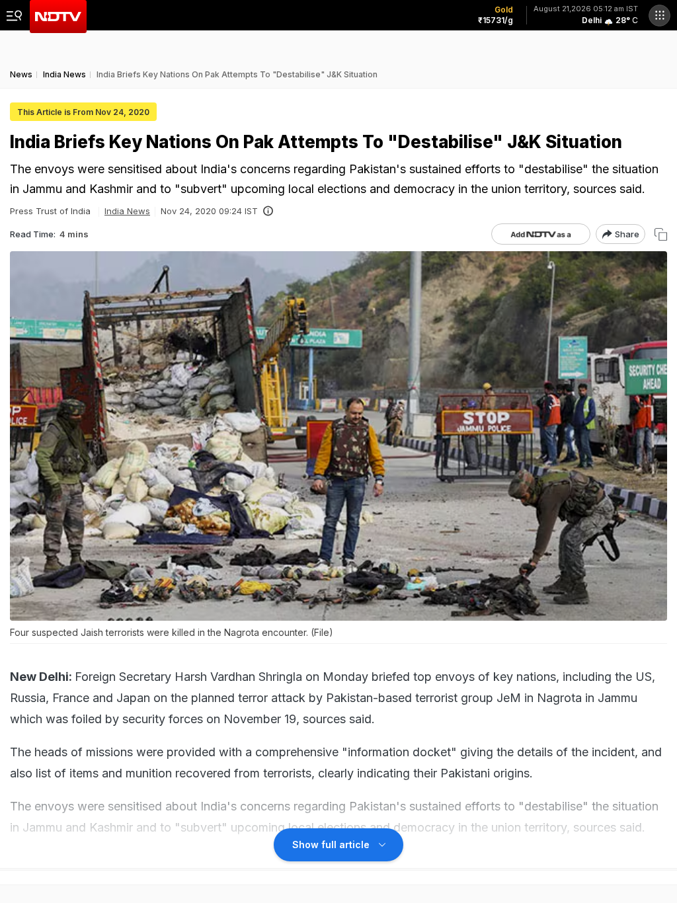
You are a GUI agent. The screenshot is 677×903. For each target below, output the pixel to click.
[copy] (661, 234)
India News (127, 211)
